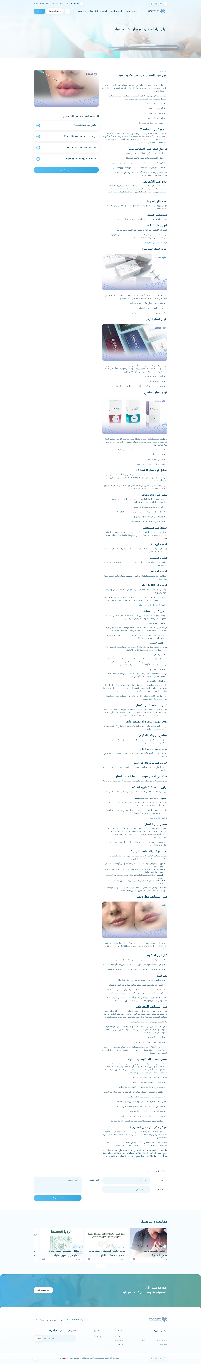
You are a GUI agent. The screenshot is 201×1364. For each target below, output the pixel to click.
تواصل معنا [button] (81, 11)
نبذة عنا (143, 1337)
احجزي (137, 1156)
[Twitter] (161, 4)
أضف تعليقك (94, 1180)
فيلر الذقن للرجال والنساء (151, 242)
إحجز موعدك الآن (66, 170)
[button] (36, 1246)
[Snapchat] (151, 4)
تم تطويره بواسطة (75, 1358)
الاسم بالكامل (162, 1180)
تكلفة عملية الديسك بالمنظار (150, 605)
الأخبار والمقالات (93, 11)
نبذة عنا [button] (127, 11)
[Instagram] (156, 4)
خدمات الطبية (119, 1340)
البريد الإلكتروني (162, 1189)
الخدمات (119, 11)
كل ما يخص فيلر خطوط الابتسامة (148, 464)
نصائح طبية (163, 1344)
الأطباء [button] (112, 11)
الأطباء (143, 1340)
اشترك (38, 1338)
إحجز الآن (39, 11)
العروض (121, 1344)
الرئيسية (134, 11)
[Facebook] (165, 4)
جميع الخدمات (119, 1337)
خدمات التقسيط (55, 11)
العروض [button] (104, 11)
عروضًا (141, 1142)
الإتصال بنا (98, 1337)
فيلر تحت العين (155, 818)
